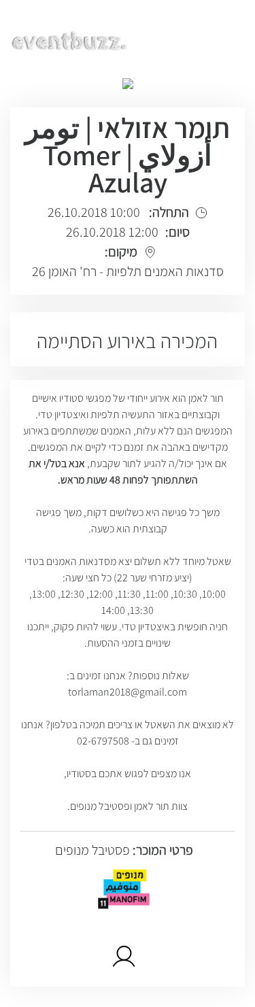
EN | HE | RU (205, 39)
